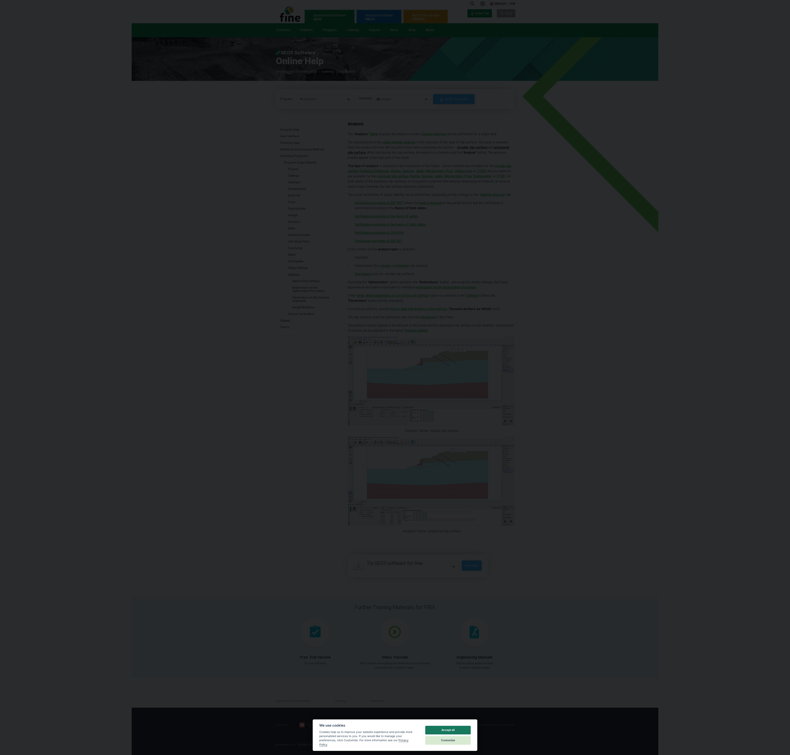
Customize (448, 740)
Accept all (447, 730)
